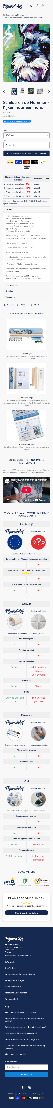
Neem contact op (13, 986)
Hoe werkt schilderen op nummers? (21, 1033)
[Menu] (48, 6)
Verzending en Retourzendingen (20, 974)
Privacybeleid (11, 999)
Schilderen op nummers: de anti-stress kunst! (25, 1027)
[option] (13, 91)
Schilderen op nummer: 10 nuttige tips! (22, 1039)
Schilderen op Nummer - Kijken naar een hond (23, 18)
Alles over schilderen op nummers (20, 1012)
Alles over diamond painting (17, 1054)
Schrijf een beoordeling (26, 913)
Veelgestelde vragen (14, 980)
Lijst (4, 140)
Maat (5, 131)
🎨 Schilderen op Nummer (13, 15)
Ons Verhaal (10, 968)
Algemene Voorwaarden (16, 993)
